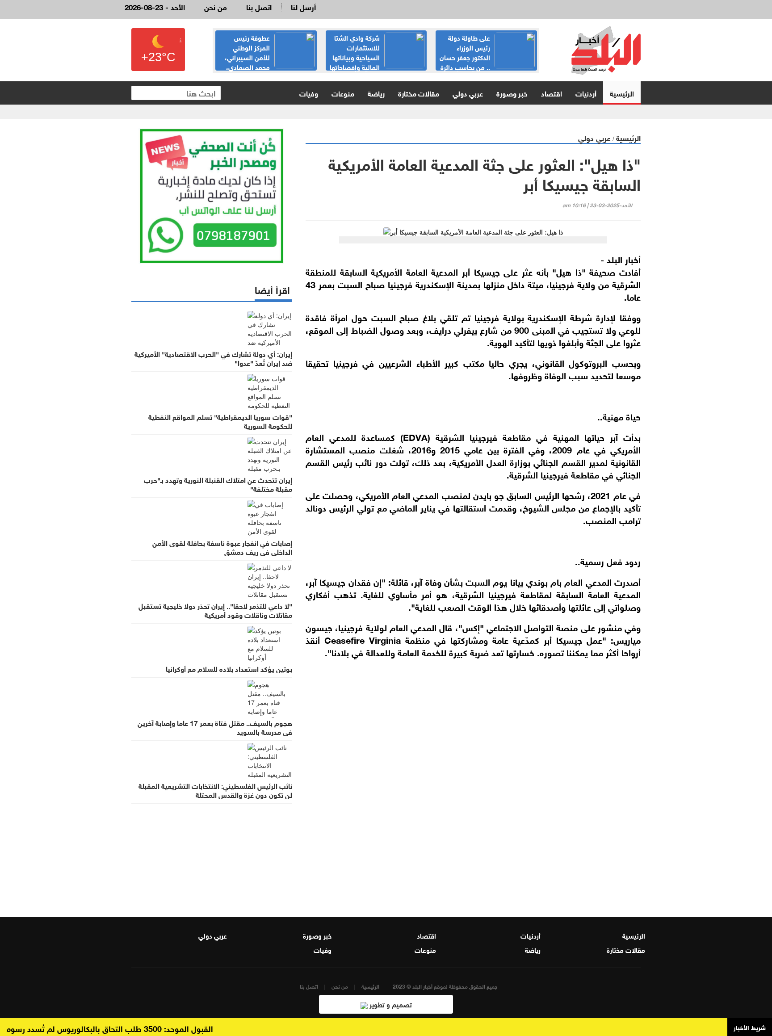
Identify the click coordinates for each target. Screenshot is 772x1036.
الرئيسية (622, 93)
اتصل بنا (259, 6)
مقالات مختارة (418, 93)
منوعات (342, 93)
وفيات (308, 93)
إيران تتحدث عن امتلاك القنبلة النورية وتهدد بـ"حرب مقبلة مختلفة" (218, 484)
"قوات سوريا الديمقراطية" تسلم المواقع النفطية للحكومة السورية (220, 421)
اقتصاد (551, 93)
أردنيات (585, 93)
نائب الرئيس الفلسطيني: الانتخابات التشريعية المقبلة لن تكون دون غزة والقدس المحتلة (215, 790)
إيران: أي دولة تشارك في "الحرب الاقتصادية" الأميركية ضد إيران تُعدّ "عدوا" (213, 358)
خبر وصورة (512, 93)
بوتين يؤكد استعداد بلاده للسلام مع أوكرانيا (229, 668)
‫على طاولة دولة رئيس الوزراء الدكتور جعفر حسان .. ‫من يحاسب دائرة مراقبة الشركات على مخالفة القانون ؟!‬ (487, 61)
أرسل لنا (303, 6)
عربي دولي (468, 93)
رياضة (376, 93)
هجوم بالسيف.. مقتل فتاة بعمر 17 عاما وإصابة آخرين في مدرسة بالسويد (215, 727)
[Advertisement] (473, 791)
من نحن (215, 6)
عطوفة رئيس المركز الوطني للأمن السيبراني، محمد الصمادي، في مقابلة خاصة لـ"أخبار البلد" (270, 56)
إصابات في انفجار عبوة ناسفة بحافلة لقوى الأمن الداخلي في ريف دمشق (222, 547)
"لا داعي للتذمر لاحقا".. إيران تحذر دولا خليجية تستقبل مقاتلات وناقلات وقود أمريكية (215, 610)
